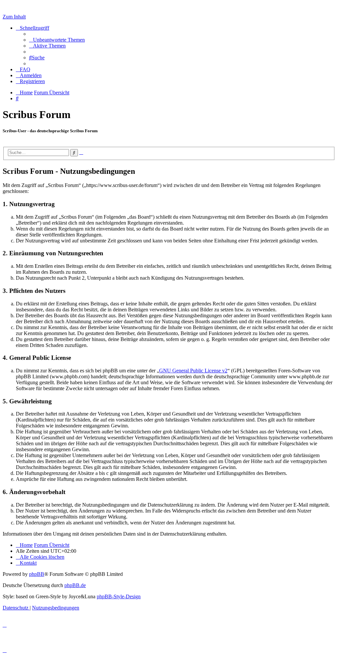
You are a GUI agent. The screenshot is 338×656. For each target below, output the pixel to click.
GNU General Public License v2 (193, 370)
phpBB (36, 574)
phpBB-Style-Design (119, 596)
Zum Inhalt (14, 16)
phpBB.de (75, 585)
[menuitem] (57, 40)
